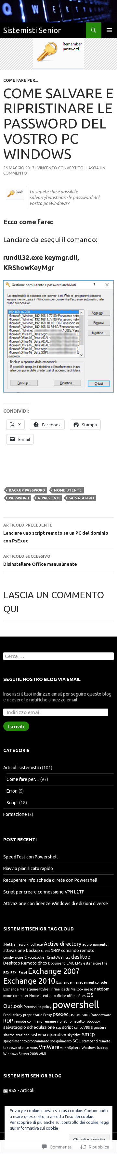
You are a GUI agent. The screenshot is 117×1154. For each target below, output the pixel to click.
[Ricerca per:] (58, 656)
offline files (76, 996)
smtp (88, 1034)
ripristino (48, 498)
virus (34, 1048)
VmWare (49, 1047)
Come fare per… (22, 779)
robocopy (92, 1021)
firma (55, 989)
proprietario (32, 1015)
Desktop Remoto (20, 963)
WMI (42, 1054)
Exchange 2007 (54, 971)
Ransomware (101, 1015)
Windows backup (95, 1048)
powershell (75, 1004)
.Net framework (16, 944)
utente (23, 1048)
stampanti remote (96, 1041)
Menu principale (109, 30)
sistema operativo (48, 1034)
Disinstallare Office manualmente (40, 560)
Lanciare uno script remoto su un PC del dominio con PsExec (55, 533)
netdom (102, 988)
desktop (80, 957)
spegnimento (61, 1041)
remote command (28, 1021)
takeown (10, 1048)
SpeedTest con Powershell (30, 856)
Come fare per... (20, 80)
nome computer (15, 996)
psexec (61, 1014)
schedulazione (41, 1027)
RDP (8, 1021)
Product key (12, 1015)
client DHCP (50, 951)
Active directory (62, 944)
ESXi (14, 973)
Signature (99, 1027)
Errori (12, 791)
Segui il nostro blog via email (42, 679)
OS (90, 995)
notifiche (59, 996)
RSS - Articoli (21, 1090)
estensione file (95, 963)
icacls (65, 989)
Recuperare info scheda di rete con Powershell (50, 880)
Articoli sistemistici (22, 767)
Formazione (15, 814)
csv (67, 957)
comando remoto (78, 950)
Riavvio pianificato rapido (28, 868)
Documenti (57, 963)
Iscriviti (16, 726)
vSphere (74, 1048)
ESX (6, 973)
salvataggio (81, 498)
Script (12, 802)
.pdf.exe (36, 944)
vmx (63, 1048)
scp (58, 1027)
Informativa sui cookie (37, 1128)
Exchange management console (81, 982)
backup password (27, 490)
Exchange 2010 (29, 981)
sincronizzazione (16, 1035)
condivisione (13, 957)
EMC (70, 963)
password (19, 498)
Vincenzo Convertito (60, 168)
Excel (23, 973)
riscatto (78, 1021)
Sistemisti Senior (32, 30)
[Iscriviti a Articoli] (5, 1090)
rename (50, 1021)
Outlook (13, 1006)
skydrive (74, 1035)
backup (33, 950)
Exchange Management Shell (26, 989)
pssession (80, 1014)
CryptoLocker (35, 957)
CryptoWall (55, 957)
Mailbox (77, 989)
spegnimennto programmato (26, 1041)
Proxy (47, 1015)
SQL (76, 1040)
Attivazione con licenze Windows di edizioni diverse (55, 903)
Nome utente (68, 490)
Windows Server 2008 (20, 1054)
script (67, 1027)
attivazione (14, 950)
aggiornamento (94, 944)
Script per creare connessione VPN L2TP (43, 891)
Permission (32, 1007)
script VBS (82, 1027)
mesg (88, 989)
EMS (78, 963)
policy (46, 1007)
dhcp (42, 963)
